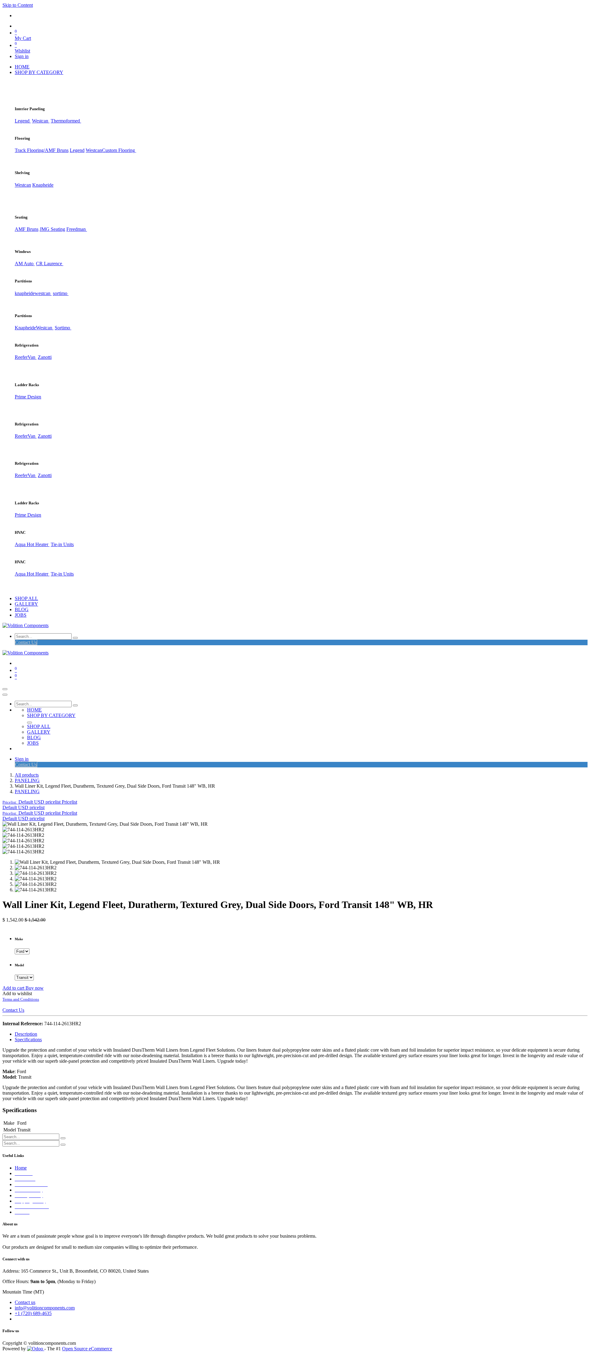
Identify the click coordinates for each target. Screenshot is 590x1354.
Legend (77, 150)
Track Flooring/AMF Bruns (42, 150)
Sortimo (63, 327)
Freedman (76, 229)
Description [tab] (26, 1034)
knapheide (25, 293)
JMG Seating (52, 229)
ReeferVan (26, 357)
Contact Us (26, 642)
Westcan (40, 120)
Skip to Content (17, 5)
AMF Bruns (26, 229)
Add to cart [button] (14, 988)
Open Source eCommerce (87, 1348)
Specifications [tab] (28, 1039)
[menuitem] (22, 66)
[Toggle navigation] (4, 689)
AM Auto (25, 263)
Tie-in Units (62, 544)
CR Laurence (49, 263)
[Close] (4, 695)
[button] (39, 802)
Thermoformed (66, 120)
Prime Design (28, 396)
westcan (43, 293)
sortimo (61, 293)
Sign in (22, 56)
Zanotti (45, 357)
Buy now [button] (35, 988)
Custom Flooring (119, 150)
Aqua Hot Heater (32, 544)
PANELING (27, 780)
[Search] (75, 638)
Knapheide (42, 185)
